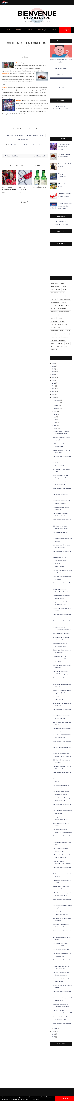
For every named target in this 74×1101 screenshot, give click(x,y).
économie (53, 299)
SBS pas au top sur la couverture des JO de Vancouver (60, 658)
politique (62, 296)
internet (65, 289)
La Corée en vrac (39, 187)
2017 (53, 377)
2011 (53, 394)
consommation (55, 302)
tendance (67, 315)
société (62, 283)
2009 (53, 1031)
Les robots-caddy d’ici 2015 (61, 949)
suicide (53, 333)
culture (19, 145)
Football (24, 145)
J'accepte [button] (64, 1098)
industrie (30, 145)
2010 (53, 397)
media (61, 315)
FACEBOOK (60, 74)
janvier (56, 1028)
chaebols (53, 324)
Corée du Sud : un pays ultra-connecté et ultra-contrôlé (65, 206)
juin (55, 417)
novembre (57, 403)
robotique (60, 343)
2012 (53, 391)
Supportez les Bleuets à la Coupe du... (9, 189)
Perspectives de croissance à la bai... (23, 189)
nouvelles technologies (57, 292)
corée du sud (54, 283)
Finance (60, 318)
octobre (56, 405)
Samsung (53, 327)
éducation (53, 305)
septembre (57, 408)
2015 (53, 383)
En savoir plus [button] (34, 1099)
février (56, 428)
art (66, 346)
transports (54, 315)
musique (53, 343)
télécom (63, 302)
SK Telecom (54, 311)
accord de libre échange (57, 321)
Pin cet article (26, 139)
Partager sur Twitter (37, 135)
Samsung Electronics (64, 299)
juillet (55, 414)
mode (52, 289)
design (52, 346)
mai (55, 420)
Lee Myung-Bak (62, 308)
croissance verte (55, 337)
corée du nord (55, 286)
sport (67, 305)
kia (34, 145)
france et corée (62, 324)
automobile (13, 145)
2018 (53, 374)
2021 (53, 366)
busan (67, 343)
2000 (53, 1037)
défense (59, 333)
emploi (58, 289)
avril (55, 422)
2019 (53, 372)
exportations (54, 330)
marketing (62, 340)
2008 (53, 1034)
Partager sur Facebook (15, 135)
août (55, 411)
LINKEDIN (61, 81)
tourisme (53, 308)
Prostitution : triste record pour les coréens (64, 146)
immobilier (60, 346)
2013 (53, 388)
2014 (53, 386)
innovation (54, 340)
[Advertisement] (61, 123)
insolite (68, 330)
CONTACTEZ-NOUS (61, 68)
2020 (53, 369)
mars (55, 425)
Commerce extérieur (64, 311)
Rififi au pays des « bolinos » (61, 633)
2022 (53, 363)
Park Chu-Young (40, 145)
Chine (61, 330)
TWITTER (61, 87)
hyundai (53, 318)
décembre (57, 400)
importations (65, 337)
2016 (53, 380)
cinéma (60, 327)
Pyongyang (54, 349)
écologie (66, 333)
